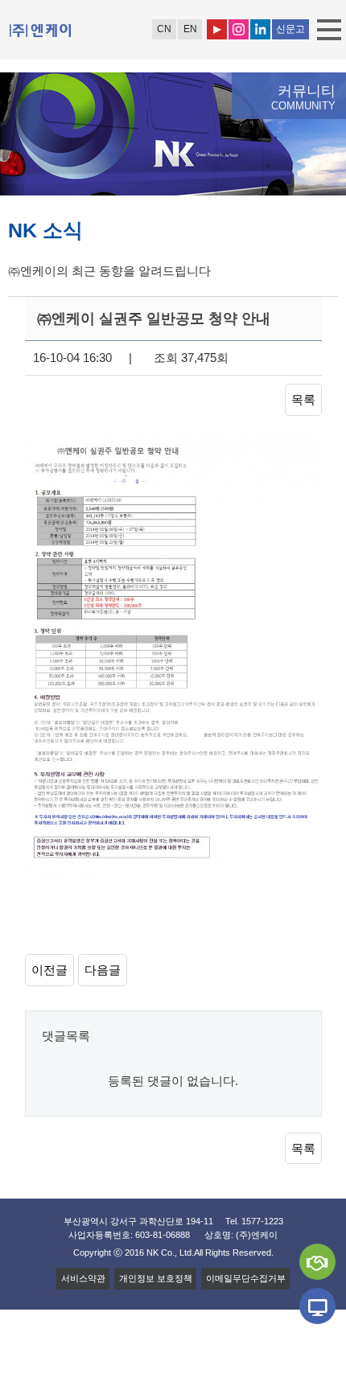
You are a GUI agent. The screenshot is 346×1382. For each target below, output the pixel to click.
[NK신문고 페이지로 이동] (317, 1262)
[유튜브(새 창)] (217, 29)
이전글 (49, 970)
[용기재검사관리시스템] (317, 1306)
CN (164, 29)
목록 (303, 399)
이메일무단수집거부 (246, 1278)
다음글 (102, 970)
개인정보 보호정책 (155, 1278)
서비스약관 (83, 1278)
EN (190, 29)
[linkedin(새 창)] (260, 29)
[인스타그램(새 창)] (239, 29)
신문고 (290, 29)
